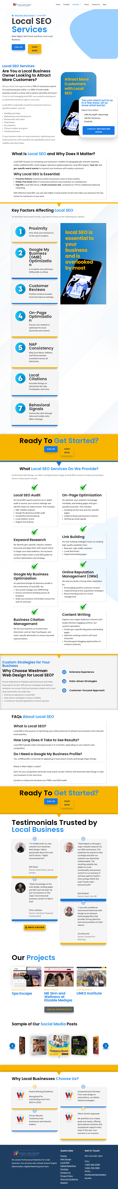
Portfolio (66, 5)
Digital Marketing (68, 1166)
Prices (86, 5)
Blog (104, 5)
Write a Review (36, 927)
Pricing (63, 1156)
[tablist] (59, 1057)
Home (58, 5)
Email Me (88, 121)
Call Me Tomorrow (92, 118)
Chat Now (35, 49)
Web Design (65, 1159)
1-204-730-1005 (92, 1168)
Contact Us (96, 5)
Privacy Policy (66, 1176)
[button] (12, 1046)
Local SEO (64, 1162)
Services (75, 5)
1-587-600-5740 (92, 1164)
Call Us (18, 47)
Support (64, 1183)
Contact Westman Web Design (98, 130)
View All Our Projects (59, 1009)
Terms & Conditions (69, 1179)
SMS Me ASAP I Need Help (96, 114)
